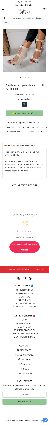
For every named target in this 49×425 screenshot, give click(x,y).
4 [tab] (28, 77)
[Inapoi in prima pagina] (5, 18)
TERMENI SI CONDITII (24, 330)
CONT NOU (24, 297)
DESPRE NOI (24, 327)
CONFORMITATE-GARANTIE (24, 333)
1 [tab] (20, 77)
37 (24, 104)
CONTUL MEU (24, 300)
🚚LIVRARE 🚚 (9, 145)
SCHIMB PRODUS (24, 290)
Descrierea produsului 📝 (25, 145)
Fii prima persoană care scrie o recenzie (24, 247)
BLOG (26, 369)
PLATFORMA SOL (24, 323)
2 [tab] (23, 77)
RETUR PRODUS (24, 293)
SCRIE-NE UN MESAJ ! (24, 307)
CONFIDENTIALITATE (24, 337)
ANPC (25, 320)
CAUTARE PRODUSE (24, 303)
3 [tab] (26, 77)
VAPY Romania (24, 373)
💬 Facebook (24, 359)
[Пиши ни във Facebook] (45, 421)
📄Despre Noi (24, 364)
